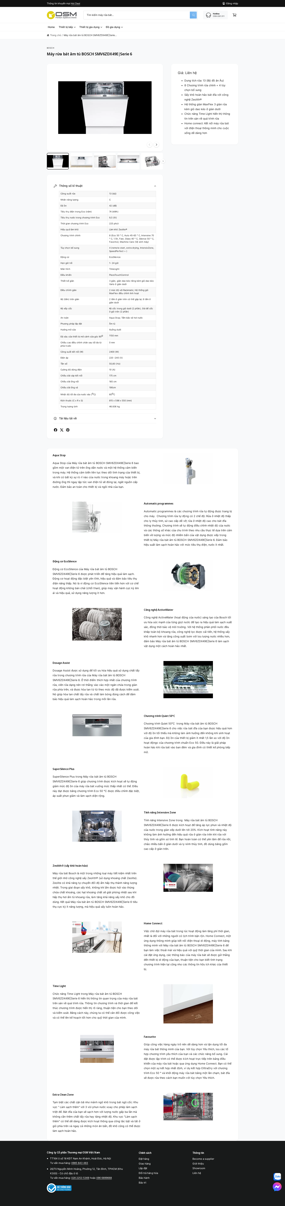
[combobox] (140, 15)
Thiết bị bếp (66, 27)
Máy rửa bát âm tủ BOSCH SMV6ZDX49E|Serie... (90, 35)
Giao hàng (145, 1163)
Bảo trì (142, 1182)
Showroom (198, 1168)
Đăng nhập (232, 3)
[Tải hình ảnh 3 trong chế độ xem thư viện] (105, 161)
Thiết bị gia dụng (89, 27)
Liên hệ (196, 1173)
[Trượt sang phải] (156, 144)
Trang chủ (55, 35)
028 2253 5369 (80, 1177)
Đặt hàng (144, 1158)
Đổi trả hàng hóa (148, 1173)
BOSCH (50, 48)
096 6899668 (104, 1177)
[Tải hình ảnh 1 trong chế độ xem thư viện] (58, 161)
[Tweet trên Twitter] (62, 430)
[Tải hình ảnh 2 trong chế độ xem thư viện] (81, 161)
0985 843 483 (79, 1163)
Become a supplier (203, 1158)
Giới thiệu (198, 1163)
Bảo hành (144, 1177)
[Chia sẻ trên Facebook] (55, 430)
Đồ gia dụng (113, 27)
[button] (234, 15)
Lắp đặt (143, 1168)
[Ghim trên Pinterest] (68, 430)
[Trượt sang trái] (149, 144)
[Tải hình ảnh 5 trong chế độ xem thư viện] (152, 161)
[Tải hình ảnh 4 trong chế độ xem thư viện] (128, 161)
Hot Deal (75, 3)
